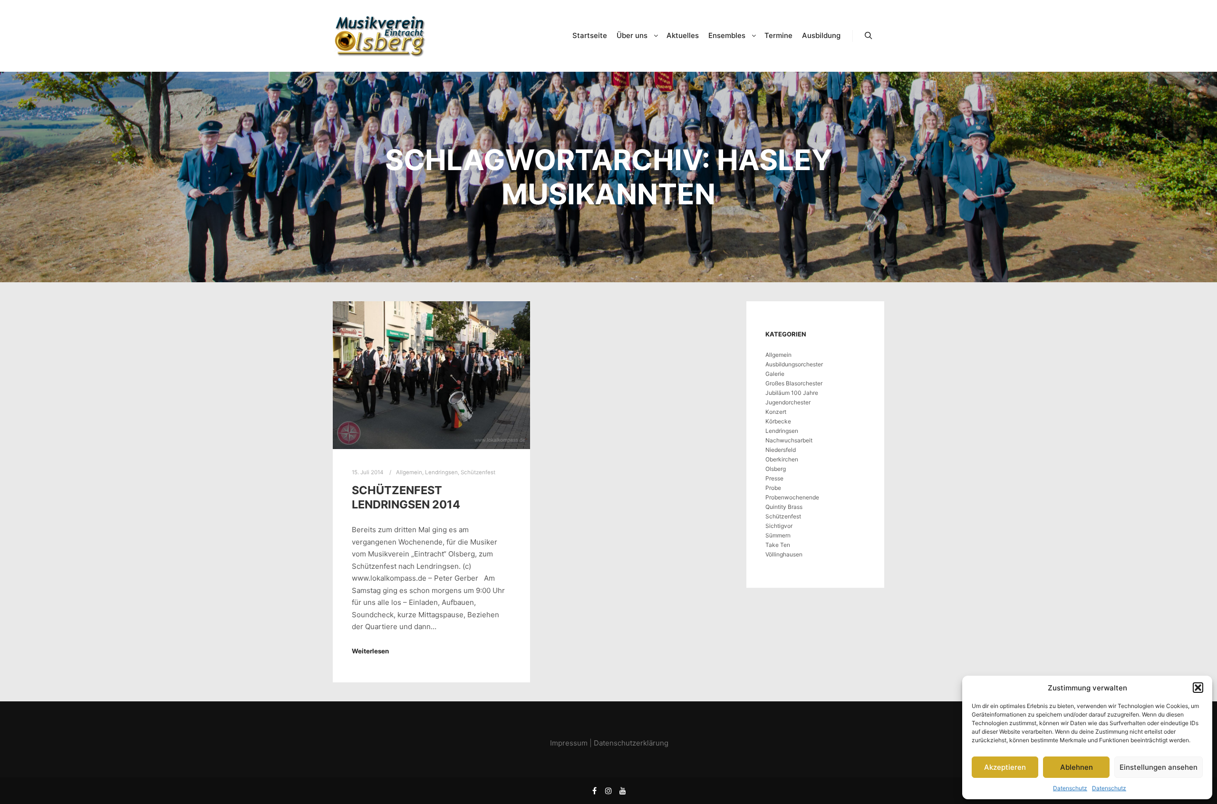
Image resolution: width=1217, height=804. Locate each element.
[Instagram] (608, 791)
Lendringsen (441, 472)
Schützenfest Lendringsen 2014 (406, 497)
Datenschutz (1070, 788)
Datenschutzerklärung (631, 742)
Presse (774, 478)
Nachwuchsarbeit (788, 440)
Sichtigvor (778, 525)
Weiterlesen (370, 651)
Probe (773, 487)
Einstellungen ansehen (1159, 767)
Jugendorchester (788, 402)
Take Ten (777, 544)
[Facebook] (594, 791)
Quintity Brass (783, 506)
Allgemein (409, 472)
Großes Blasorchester (793, 383)
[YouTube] (623, 791)
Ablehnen (1076, 767)
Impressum (569, 742)
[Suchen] (868, 35)
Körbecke (778, 421)
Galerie (774, 373)
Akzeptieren (1005, 767)
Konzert (775, 411)
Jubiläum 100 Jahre (791, 392)
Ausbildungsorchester (794, 364)
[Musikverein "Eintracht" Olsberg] (380, 36)
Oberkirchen (781, 459)
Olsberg (775, 468)
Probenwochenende (792, 497)
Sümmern (778, 535)
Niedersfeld (780, 449)
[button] (1198, 687)
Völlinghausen (783, 554)
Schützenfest (478, 472)
